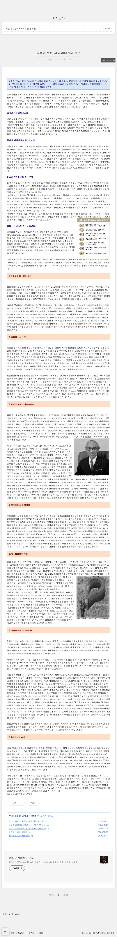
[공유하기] (18, 803)
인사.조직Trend (29, 815)
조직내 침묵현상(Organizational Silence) (27, 828)
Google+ (42, 933)
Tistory (94, 933)
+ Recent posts (11, 914)
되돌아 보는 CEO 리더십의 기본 (20, 28)
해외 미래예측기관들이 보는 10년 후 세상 (27, 825)
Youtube (34, 933)
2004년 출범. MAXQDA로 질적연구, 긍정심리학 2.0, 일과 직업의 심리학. (43, 862)
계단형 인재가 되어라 (18, 832)
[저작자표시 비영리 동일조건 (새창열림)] (43, 803)
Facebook (25, 933)
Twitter (17, 933)
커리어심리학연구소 (21, 857)
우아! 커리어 (14, 815)
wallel (111, 933)
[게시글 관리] (22, 803)
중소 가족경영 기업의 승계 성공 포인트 (26, 821)
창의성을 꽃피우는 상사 (19, 835)
